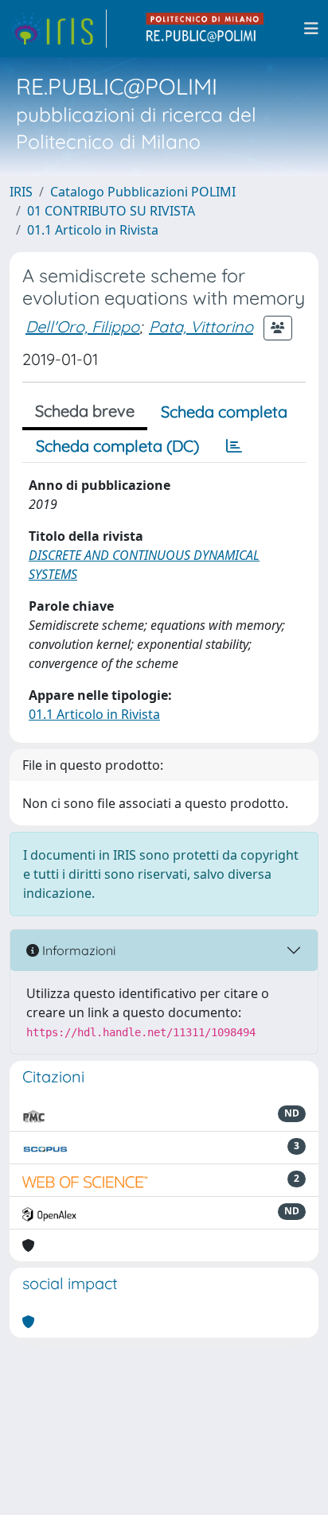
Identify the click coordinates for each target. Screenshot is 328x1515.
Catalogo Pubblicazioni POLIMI (143, 191)
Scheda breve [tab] (85, 411)
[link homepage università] (205, 29)
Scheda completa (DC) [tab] (117, 446)
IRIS (21, 191)
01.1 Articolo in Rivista (92, 230)
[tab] (234, 446)
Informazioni (77, 950)
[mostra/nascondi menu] (311, 29)
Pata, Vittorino (201, 326)
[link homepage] (58, 29)
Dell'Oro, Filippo (82, 326)
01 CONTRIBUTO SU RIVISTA (111, 210)
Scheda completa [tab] (224, 411)
